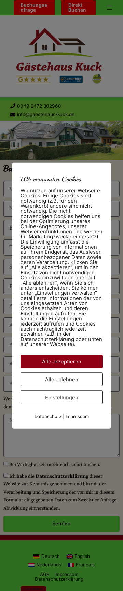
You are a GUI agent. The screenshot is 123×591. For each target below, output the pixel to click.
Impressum (77, 416)
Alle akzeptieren (61, 361)
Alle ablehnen (61, 379)
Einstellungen (61, 397)
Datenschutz (48, 416)
